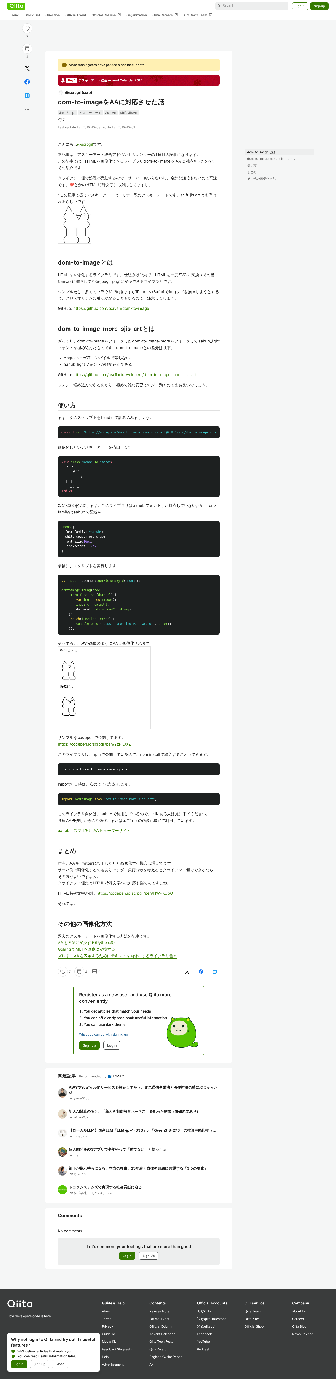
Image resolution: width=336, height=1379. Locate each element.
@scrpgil (85, 144)
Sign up (39, 1364)
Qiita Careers (165, 15)
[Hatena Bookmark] (27, 96)
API (152, 1364)
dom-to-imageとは (261, 152)
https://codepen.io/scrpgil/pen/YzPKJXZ (94, 744)
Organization (136, 15)
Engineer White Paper (165, 1357)
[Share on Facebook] (27, 82)
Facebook (204, 1334)
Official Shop (254, 1326)
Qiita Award (158, 1349)
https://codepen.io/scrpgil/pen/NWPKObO (135, 893)
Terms (106, 1319)
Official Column (106, 15)
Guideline (109, 1334)
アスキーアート (90, 113)
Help (105, 1357)
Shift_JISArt (128, 113)
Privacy (107, 1326)
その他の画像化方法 (261, 178)
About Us (299, 1311)
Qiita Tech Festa (161, 1341)
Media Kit (109, 1341)
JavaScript (67, 113)
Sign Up (149, 1256)
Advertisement (113, 1364)
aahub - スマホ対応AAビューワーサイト (94, 830)
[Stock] (27, 49)
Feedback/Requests (117, 1349)
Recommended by (93, 1076)
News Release (302, 1334)
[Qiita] (16, 6)
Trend (14, 15)
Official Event (75, 15)
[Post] (27, 68)
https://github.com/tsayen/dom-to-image (111, 308)
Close (60, 1364)
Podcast (203, 1349)
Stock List (32, 15)
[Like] (27, 28)
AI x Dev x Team (197, 15)
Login (300, 6)
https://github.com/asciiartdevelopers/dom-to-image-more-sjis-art (135, 374)
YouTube (203, 1341)
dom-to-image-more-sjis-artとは (271, 158)
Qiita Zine (252, 1319)
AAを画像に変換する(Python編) (86, 942)
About (106, 1311)
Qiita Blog (299, 1326)
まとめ (252, 172)
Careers (298, 1319)
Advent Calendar (162, 1334)
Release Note (159, 1311)
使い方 (252, 165)
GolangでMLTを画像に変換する (86, 949)
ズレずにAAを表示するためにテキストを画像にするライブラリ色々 (117, 956)
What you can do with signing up (103, 1034)
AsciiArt (110, 113)
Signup (319, 6)
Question (52, 15)
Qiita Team (253, 1311)
